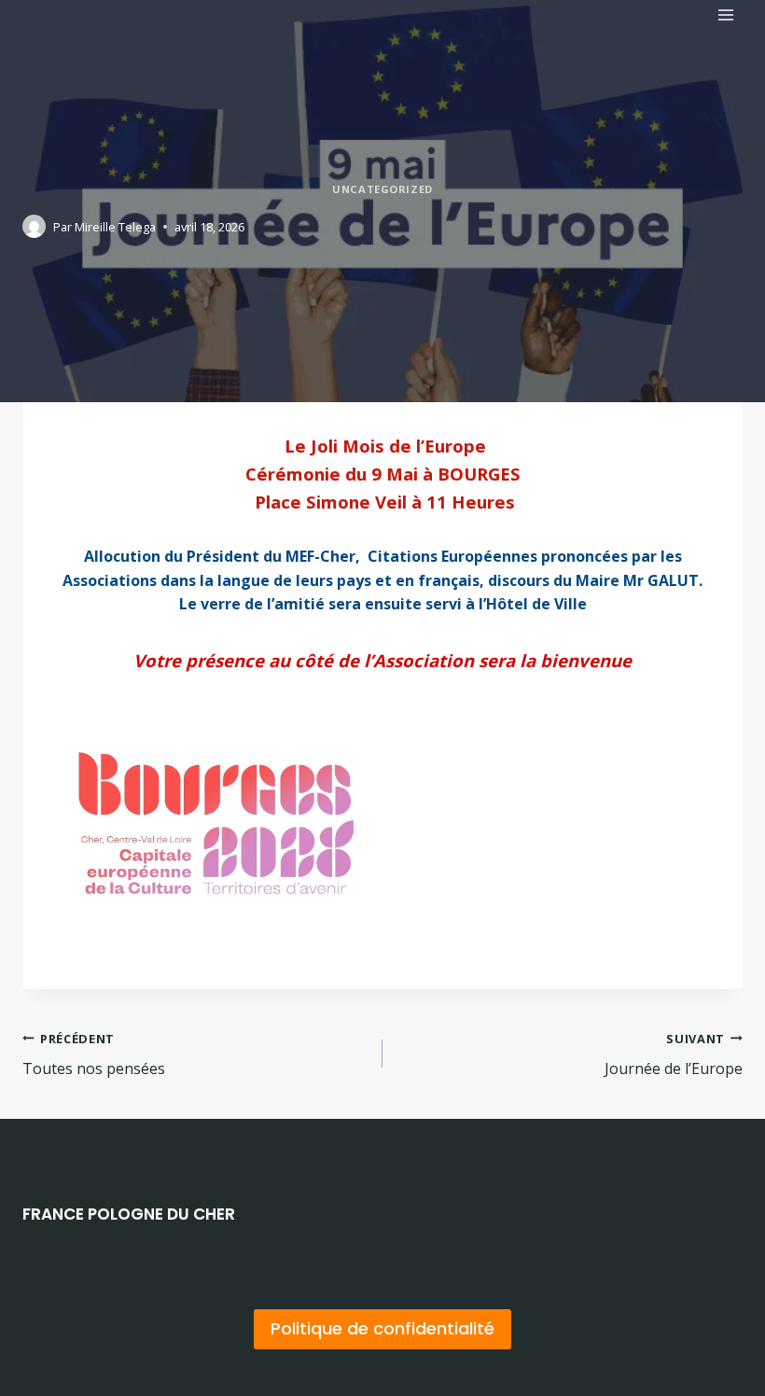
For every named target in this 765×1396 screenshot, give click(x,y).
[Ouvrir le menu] (725, 14)
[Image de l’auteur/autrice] (34, 226)
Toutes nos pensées (93, 1055)
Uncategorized (382, 189)
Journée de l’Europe (674, 1055)
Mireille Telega (115, 226)
